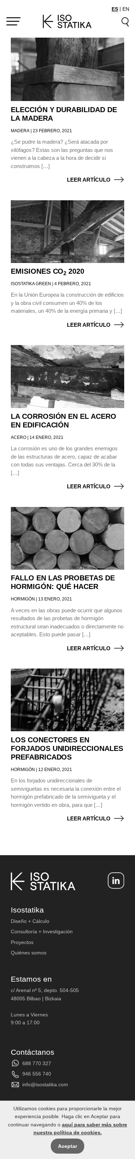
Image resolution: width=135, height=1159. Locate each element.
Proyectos (22, 942)
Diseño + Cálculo (30, 921)
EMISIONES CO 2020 (47, 271)
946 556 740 (36, 1074)
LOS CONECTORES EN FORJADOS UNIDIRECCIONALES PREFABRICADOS (67, 748)
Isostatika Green (31, 283)
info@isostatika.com (45, 1084)
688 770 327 (36, 1063)
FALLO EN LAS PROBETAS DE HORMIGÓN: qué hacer (63, 582)
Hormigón (23, 599)
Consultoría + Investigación (42, 931)
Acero (18, 437)
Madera (20, 130)
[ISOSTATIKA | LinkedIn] (116, 880)
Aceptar (67, 1146)
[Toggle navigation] (13, 21)
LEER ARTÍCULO (89, 180)
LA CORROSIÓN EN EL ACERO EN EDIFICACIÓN (63, 420)
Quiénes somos (28, 953)
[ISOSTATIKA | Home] (67, 22)
